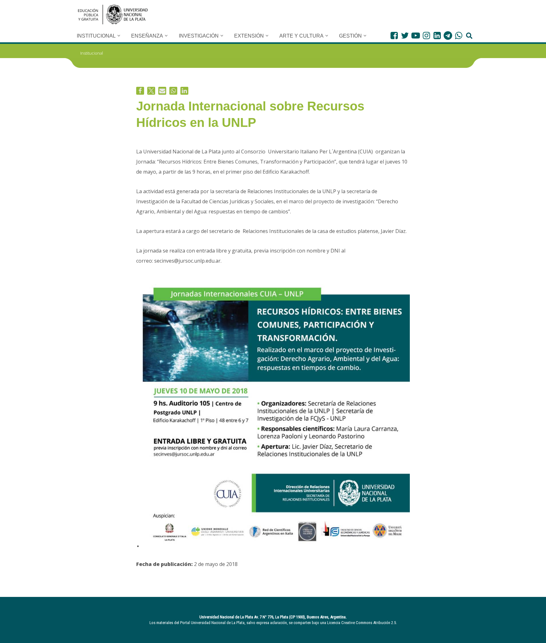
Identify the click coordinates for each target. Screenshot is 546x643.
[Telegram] (448, 35)
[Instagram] (426, 35)
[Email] (162, 91)
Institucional (91, 53)
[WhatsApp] (458, 35)
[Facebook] (394, 35)
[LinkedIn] (437, 35)
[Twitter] (405, 35)
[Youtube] (415, 35)
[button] (118, 35)
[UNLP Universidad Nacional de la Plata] (113, 14)
